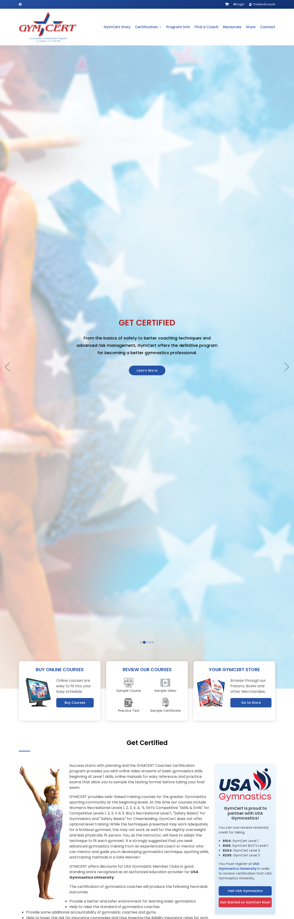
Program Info (178, 27)
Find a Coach (206, 27)
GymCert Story (117, 27)
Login (240, 4)
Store (250, 27)
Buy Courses (75, 702)
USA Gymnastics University (239, 866)
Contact (267, 27)
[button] (7, 367)
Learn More (147, 376)
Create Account (263, 4)
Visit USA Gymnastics (245, 891)
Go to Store (251, 702)
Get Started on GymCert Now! (245, 902)
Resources (232, 27)
